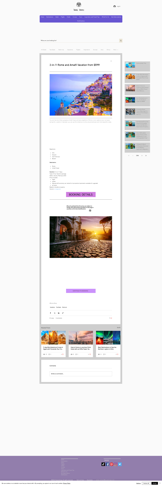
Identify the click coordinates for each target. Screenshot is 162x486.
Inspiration (87, 50)
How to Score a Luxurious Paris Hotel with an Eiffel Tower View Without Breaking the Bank (81, 348)
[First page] (128, 155)
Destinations (64, 461)
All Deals (43, 50)
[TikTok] (103, 464)
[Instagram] (115, 464)
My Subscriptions (65, 473)
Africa (108, 50)
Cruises (63, 467)
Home (62, 459)
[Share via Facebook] (50, 313)
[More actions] (111, 61)
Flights (78, 50)
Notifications (64, 475)
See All (118, 327)
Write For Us (64, 472)
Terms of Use (80, 480)
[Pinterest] (111, 464)
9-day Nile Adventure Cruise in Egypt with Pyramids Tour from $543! (53, 348)
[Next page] (141, 155)
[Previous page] (132, 155)
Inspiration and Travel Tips (67, 470)
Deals (62, 462)
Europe (95, 50)
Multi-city (61, 50)
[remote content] (80, 133)
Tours (62, 469)
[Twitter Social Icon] (120, 464)
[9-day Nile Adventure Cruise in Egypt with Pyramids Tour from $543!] (53, 338)
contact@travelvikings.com (107, 480)
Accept (155, 483)
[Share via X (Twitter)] (54, 313)
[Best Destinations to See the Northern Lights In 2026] (108, 338)
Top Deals (52, 50)
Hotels (62, 465)
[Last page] (145, 155)
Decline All (146, 483)
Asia (102, 50)
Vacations (70, 50)
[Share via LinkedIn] (58, 313)
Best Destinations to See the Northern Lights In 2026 (107, 348)
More (114, 50)
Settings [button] (138, 483)
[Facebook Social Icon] (107, 464)
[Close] (160, 483)
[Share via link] (63, 313)
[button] (49, 17)
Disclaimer (90, 480)
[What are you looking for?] (120, 40)
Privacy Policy (66, 483)
